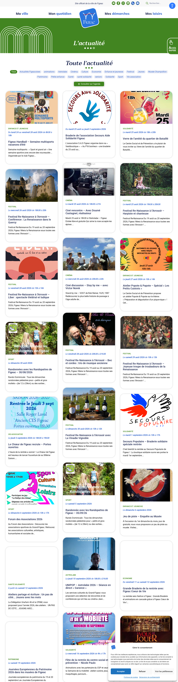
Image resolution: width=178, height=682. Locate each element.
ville (22, 13)
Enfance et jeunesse (18, 129)
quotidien (60, 13)
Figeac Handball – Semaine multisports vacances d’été (31, 143)
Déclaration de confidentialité (149, 677)
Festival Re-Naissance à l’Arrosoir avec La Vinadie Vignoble (88, 436)
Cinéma (69, 200)
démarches (117, 13)
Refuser (142, 671)
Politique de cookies (131, 677)
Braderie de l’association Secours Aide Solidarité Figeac (88, 137)
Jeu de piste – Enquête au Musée (142, 516)
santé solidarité (16, 584)
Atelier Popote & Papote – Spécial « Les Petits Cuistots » (146, 287)
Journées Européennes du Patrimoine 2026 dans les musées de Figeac (30, 671)
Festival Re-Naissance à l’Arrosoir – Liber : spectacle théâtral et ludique (29, 296)
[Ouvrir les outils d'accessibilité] (172, 6)
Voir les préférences (164, 671)
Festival (127, 201)
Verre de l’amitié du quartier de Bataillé (145, 138)
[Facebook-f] (118, 3)
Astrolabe (71, 575)
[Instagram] (123, 3)
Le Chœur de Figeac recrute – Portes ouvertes (29, 446)
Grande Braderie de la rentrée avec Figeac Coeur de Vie (143, 590)
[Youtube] (113, 3)
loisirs (153, 13)
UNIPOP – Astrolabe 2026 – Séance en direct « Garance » (88, 586)
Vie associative (15, 434)
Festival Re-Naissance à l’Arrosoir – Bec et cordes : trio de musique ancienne (89, 362)
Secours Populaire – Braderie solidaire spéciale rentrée (145, 443)
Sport (11, 359)
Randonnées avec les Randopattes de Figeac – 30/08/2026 (30, 371)
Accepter (121, 671)
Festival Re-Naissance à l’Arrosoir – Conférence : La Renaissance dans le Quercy (29, 219)
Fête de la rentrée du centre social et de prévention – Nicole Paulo (89, 661)
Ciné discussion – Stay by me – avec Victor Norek (87, 287)
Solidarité (128, 129)
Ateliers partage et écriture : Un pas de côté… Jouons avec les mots (30, 596)
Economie (127, 578)
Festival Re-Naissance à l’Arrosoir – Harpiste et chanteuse (143, 212)
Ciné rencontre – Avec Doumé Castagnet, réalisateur (83, 212)
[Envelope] (137, 3)
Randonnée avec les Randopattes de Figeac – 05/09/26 (87, 511)
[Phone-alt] (133, 3)
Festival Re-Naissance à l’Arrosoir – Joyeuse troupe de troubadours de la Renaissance (144, 366)
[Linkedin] (128, 3)
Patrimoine (13, 659)
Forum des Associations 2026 (25, 519)
